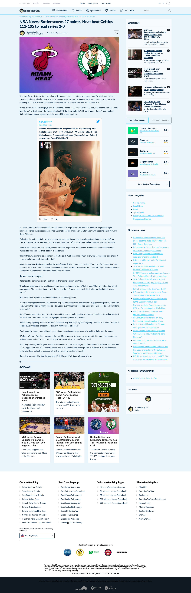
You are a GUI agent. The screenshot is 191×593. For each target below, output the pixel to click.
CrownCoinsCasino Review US (149, 132)
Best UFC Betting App (69, 511)
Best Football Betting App (71, 507)
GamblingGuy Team (147, 491)
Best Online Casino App (70, 487)
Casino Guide (106, 3)
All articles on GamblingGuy (145, 378)
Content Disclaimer (146, 511)
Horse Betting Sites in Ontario (34, 503)
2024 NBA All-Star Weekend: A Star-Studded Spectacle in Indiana (155, 104)
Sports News (138, 212)
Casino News (139, 203)
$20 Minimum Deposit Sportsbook (113, 503)
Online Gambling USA (27, 17)
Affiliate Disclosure (146, 507)
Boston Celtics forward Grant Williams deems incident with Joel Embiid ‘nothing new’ (69, 441)
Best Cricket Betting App (71, 499)
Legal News (138, 206)
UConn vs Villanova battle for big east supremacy (155, 88)
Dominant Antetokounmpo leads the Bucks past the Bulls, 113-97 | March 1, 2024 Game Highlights (149, 241)
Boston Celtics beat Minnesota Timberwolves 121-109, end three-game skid (103, 441)
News (82, 3)
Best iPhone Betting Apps (71, 495)
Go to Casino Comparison (149, 184)
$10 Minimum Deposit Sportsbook (113, 499)
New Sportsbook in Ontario (33, 495)
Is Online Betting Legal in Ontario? (35, 519)
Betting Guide (93, 3)
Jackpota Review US (147, 153)
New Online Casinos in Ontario (34, 515)
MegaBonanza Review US (149, 164)
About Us (142, 487)
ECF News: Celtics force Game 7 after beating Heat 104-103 (68, 395)
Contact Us (143, 495)
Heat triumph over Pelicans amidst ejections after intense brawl (33, 396)
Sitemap (142, 515)
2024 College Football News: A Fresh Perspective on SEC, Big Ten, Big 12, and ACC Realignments (150, 282)
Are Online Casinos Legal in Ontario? (36, 523)
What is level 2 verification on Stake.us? (150, 347)
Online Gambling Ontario (32, 487)
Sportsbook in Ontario (31, 491)
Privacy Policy (144, 503)
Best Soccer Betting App (70, 503)
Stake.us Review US (147, 143)
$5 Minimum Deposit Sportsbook (113, 495)
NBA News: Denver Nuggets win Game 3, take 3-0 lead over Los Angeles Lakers (33, 441)
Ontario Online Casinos (31, 507)
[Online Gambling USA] (34, 10)
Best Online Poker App (70, 519)
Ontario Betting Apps (30, 499)
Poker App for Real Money (71, 523)
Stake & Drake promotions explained (149, 330)
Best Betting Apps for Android (73, 491)
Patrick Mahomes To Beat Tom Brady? (149, 289)
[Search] (155, 10)
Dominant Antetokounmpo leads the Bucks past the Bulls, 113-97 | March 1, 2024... (155, 34)
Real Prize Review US (147, 175)
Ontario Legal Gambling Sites (33, 511)
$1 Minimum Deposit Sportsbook (113, 491)
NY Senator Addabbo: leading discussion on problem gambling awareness (153, 54)
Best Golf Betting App (69, 515)
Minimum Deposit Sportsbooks (112, 487)
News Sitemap (145, 519)
